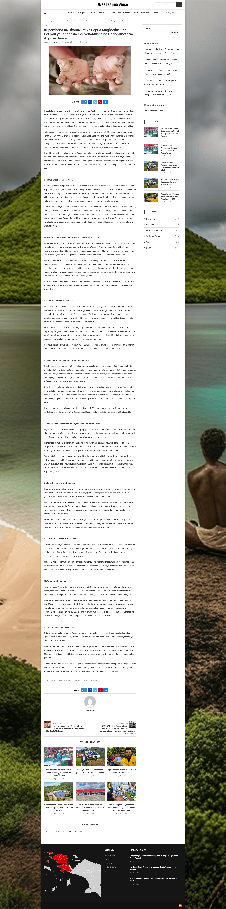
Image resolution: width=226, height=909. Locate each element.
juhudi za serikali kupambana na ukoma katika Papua (63, 680)
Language (145, 13)
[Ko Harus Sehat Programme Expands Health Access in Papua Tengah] (151, 149)
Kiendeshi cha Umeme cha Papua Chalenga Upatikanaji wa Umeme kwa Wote (58, 807)
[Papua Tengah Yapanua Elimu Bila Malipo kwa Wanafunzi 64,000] (121, 756)
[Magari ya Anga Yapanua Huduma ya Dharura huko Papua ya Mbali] (90, 756)
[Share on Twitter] (95, 102)
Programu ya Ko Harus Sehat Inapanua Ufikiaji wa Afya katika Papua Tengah (58, 772)
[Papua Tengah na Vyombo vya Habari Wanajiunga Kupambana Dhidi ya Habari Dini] (121, 791)
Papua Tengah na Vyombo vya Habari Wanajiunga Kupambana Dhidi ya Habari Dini (121, 807)
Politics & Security (97, 13)
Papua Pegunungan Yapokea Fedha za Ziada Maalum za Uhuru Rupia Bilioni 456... (90, 807)
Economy (111, 13)
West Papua (95, 680)
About (156, 13)
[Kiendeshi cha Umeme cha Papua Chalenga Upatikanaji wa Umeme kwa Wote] (58, 791)
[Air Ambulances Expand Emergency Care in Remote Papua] (151, 183)
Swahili (162, 247)
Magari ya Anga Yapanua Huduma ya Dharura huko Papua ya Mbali (170, 166)
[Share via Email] (105, 102)
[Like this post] (85, 102)
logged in (60, 831)
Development (82, 13)
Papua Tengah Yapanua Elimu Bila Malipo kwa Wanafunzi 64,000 (170, 196)
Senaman (55, 42)
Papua (85, 680)
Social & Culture (124, 13)
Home (70, 13)
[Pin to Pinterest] (100, 102)
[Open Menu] (45, 13)
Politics (107, 859)
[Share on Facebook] (90, 102)
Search (179, 4)
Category (109, 850)
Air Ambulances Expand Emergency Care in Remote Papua (170, 182)
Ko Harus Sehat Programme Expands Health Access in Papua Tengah (169, 149)
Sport (136, 13)
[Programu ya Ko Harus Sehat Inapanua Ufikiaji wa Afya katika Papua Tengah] (58, 756)
